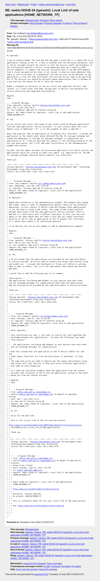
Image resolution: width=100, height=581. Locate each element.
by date (46, 566)
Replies (14, 26)
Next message (36, 23)
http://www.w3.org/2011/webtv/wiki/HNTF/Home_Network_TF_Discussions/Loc (45, 425)
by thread (56, 566)
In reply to (67, 23)
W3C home (10, 4)
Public (34, 4)
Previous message (53, 23)
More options (56, 20)
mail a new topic (54, 563)
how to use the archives (27, 569)
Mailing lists (23, 4)
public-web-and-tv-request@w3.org (34, 392)
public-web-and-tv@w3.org (51, 4)
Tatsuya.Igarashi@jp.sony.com (43, 39)
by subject (66, 566)
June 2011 (71, 4)
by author (77, 566)
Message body (32, 20)
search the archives (48, 569)
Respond (44, 20)
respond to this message (34, 563)
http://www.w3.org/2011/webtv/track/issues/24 (36, 489)
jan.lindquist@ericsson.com (40, 33)
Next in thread (80, 23)
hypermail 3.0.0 (41, 574)
